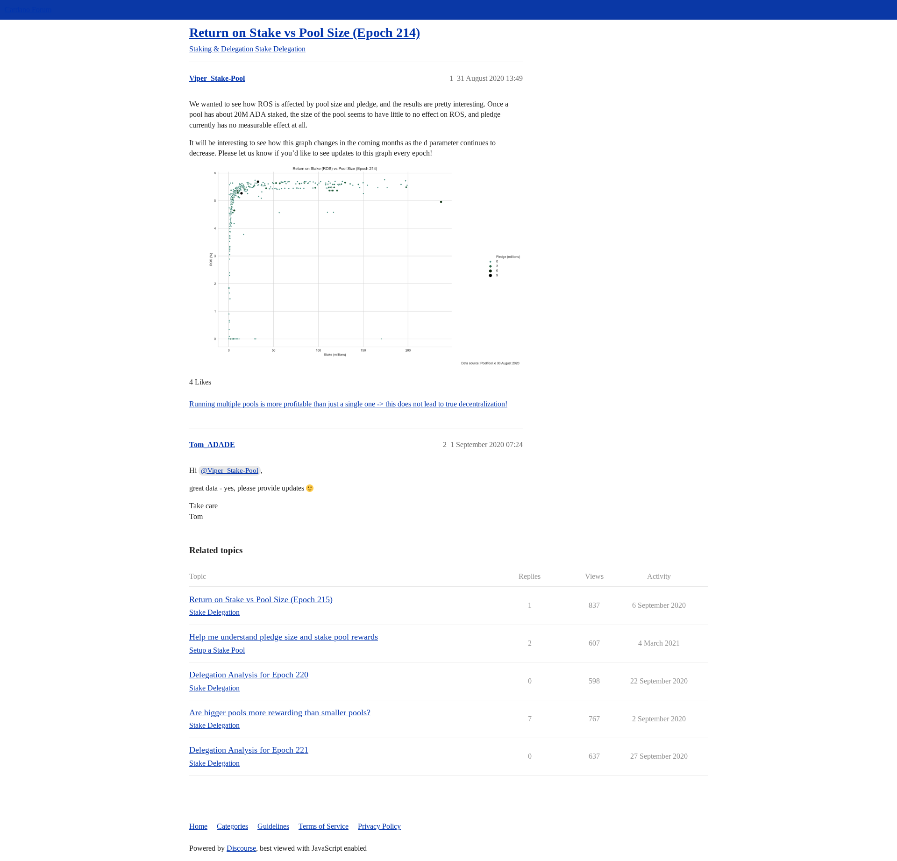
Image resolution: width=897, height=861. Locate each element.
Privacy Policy (379, 826)
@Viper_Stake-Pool (229, 470)
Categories (232, 826)
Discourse (241, 848)
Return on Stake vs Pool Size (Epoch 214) (304, 32)
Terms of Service (324, 826)
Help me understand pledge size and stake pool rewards (283, 636)
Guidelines (273, 826)
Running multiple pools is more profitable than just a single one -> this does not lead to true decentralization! (348, 404)
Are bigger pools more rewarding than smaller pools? (279, 712)
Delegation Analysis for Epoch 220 (248, 674)
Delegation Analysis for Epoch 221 (248, 749)
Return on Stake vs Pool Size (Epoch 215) (261, 599)
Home (198, 826)
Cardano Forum (28, 10)
